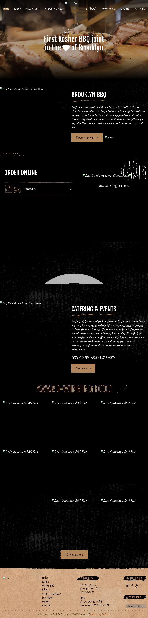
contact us (108, 8)
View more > (75, 554)
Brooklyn (30, 188)
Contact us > (83, 368)
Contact (47, 605)
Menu (17, 8)
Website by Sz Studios (100, 614)
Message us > (137, 606)
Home (6, 8)
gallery (91, 8)
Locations (48, 597)
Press (46, 589)
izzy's (140, 8)
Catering (32, 9)
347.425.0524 (87, 592)
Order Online (53, 8)
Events (125, 8)
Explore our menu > (87, 137)
